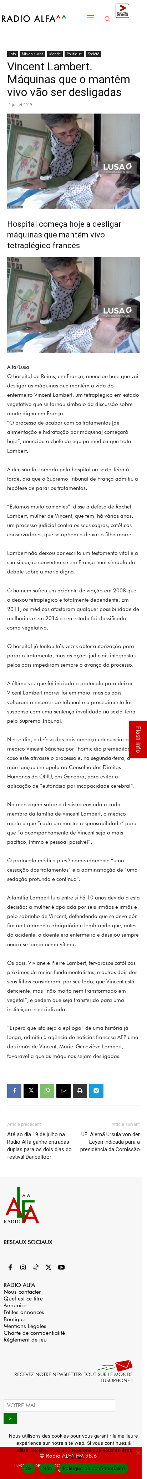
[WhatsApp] (47, 1091)
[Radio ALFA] (41, 18)
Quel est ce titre (23, 1298)
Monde (55, 53)
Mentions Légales (25, 1326)
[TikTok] (35, 1268)
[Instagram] (22, 1268)
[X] (31, 1091)
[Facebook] (14, 1091)
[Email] (63, 1091)
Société (93, 53)
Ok (29, 1468)
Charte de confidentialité (34, 1332)
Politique (74, 53)
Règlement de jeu (25, 1339)
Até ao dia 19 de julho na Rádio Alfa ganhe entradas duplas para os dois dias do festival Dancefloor (39, 1145)
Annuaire (15, 1305)
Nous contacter (22, 1291)
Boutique (14, 1319)
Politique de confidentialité (94, 1468)
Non (47, 1468)
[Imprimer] (80, 1091)
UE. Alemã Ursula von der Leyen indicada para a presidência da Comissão (110, 1142)
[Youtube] (61, 1268)
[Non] (138, 1453)
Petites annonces (24, 1312)
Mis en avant (32, 53)
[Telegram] (96, 1091)
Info (12, 53)
